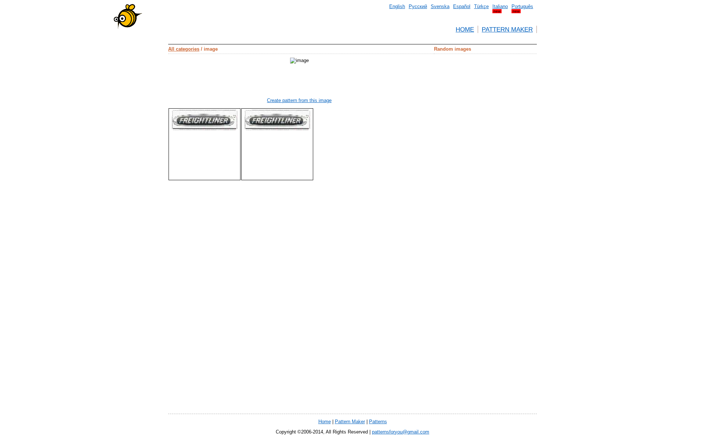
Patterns (378, 421)
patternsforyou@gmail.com (400, 432)
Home (465, 29)
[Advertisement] (135, 132)
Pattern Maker (507, 29)
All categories (183, 49)
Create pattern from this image (299, 100)
